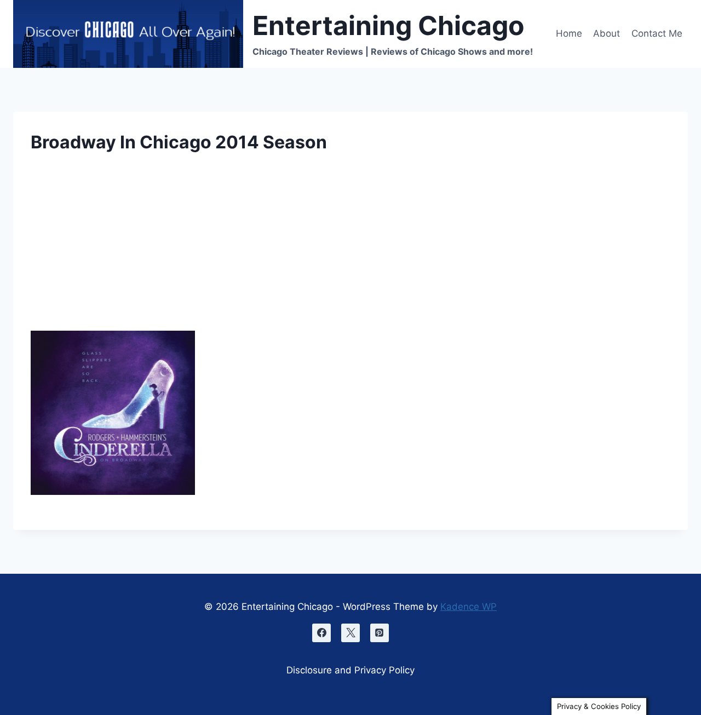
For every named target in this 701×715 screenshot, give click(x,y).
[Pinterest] (379, 633)
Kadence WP (468, 606)
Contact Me (656, 33)
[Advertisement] (350, 249)
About (606, 33)
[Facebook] (321, 633)
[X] (350, 633)
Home (569, 33)
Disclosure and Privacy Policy (350, 670)
